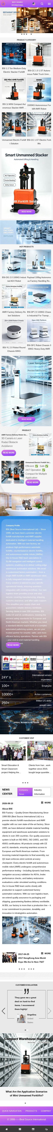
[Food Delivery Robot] (26, 20)
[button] (21, 34)
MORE (48, 802)
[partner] (26, 663)
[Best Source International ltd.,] (3, 3)
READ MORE (8, 453)
